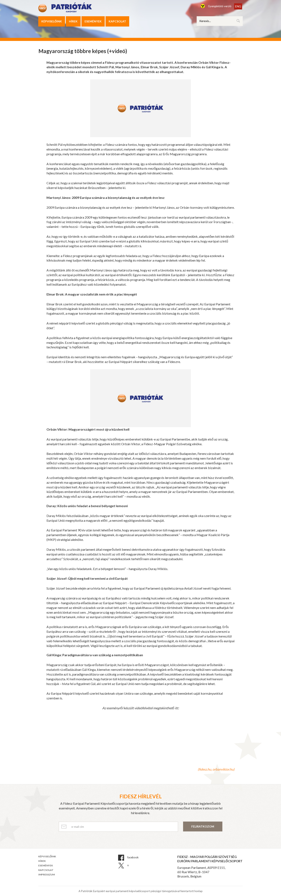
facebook (133, 857)
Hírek (73, 21)
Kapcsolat (117, 21)
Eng (238, 6)
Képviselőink (51, 21)
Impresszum (46, 874)
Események (93, 21)
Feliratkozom (202, 826)
